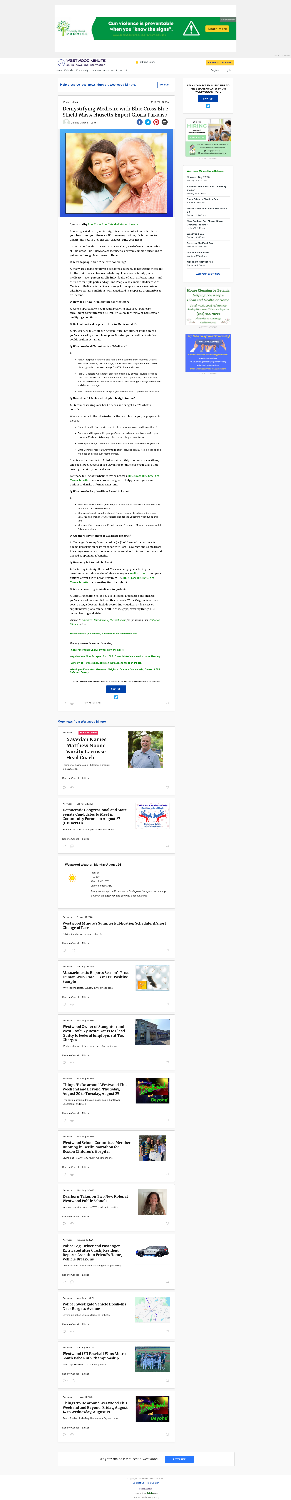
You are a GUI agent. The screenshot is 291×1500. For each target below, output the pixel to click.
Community (82, 70)
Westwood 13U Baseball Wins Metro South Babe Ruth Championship (94, 1356)
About (119, 70)
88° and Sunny (147, 62)
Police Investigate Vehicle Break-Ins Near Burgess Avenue (94, 1306)
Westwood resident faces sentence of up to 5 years (90, 1046)
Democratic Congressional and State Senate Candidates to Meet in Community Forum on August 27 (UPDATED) (95, 816)
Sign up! (116, 689)
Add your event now (208, 274)
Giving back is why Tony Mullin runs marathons (87, 1158)
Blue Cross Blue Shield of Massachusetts (113, 224)
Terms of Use (138, 1497)
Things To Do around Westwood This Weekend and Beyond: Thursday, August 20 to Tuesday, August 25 (95, 1089)
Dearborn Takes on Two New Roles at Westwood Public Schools (95, 1198)
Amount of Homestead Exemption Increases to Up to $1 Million (106, 663)
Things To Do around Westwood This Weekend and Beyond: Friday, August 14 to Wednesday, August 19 (95, 1407)
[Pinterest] (156, 121)
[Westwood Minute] (82, 62)
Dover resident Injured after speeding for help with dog (92, 1265)
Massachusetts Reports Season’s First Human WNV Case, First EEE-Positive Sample (96, 977)
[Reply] (72, 702)
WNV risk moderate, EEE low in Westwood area (88, 988)
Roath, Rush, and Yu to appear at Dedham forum (88, 829)
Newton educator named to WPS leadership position (90, 1207)
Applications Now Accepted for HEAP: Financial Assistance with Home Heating (115, 656)
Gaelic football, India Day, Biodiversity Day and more (90, 1418)
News (59, 70)
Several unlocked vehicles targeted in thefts (86, 1315)
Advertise (108, 70)
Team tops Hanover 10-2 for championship (85, 1364)
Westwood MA (70, 102)
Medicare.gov (138, 573)
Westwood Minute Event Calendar (205, 171)
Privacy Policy (152, 1497)
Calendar (69, 70)
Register (215, 70)
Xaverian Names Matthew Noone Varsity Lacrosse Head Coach (86, 749)
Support (165, 84)
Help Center (152, 1483)
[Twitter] (148, 121)
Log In (227, 70)
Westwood (67, 733)
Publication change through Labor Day (83, 934)
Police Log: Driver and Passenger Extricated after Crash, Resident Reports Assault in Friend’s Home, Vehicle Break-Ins (92, 1252)
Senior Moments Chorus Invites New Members (97, 649)
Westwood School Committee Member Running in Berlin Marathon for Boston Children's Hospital (96, 1147)
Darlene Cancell (80, 122)
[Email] (165, 121)
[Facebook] (140, 121)
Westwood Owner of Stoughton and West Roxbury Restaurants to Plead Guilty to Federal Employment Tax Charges (94, 1033)
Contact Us (138, 1483)
